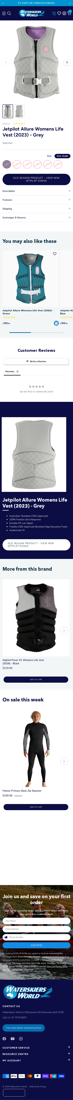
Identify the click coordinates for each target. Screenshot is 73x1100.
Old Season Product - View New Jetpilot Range (36, 179)
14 (47, 164)
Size (57, 156)
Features (7, 200)
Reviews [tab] (9, 371)
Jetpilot (6, 123)
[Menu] (3, 12)
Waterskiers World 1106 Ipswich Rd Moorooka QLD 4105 (33, 1012)
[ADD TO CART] (56, 323)
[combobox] (6, 937)
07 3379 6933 (18, 1017)
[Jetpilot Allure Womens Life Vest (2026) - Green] (31, 278)
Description (9, 191)
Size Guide (62, 156)
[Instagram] (21, 1038)
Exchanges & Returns (14, 217)
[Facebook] (4, 1038)
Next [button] (67, 62)
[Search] (9, 14)
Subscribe (36, 945)
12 (37, 164)
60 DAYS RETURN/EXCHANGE (36, 3)
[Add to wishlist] (54, 253)
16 (58, 164)
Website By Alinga (37, 1086)
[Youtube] (12, 1038)
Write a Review (38, 361)
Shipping (7, 208)
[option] (36, 62)
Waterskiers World (18, 1086)
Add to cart (36, 679)
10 (27, 164)
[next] (64, 631)
